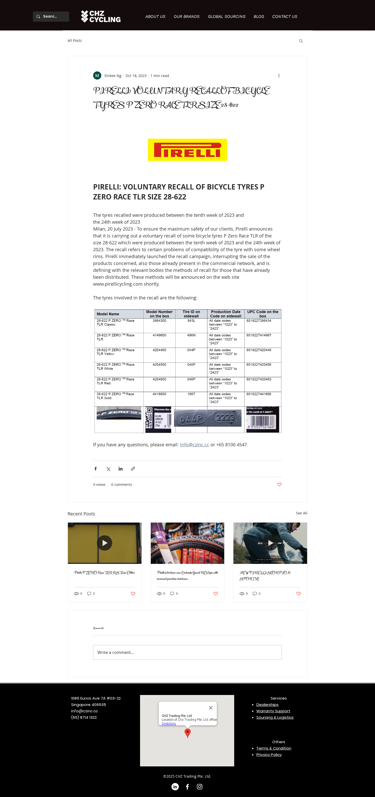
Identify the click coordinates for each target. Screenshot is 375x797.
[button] (300, 41)
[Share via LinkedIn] (120, 468)
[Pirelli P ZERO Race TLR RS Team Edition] (105, 543)
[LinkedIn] (175, 786)
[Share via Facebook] (95, 468)
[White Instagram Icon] (199, 786)
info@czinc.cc (84, 711)
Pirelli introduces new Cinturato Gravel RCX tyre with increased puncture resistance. (187, 576)
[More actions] (279, 75)
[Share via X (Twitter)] (108, 468)
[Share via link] (133, 468)
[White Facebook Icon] (187, 786)
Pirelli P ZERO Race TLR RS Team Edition (104, 573)
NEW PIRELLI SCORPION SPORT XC (265, 576)
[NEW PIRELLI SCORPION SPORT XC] (270, 543)
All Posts (75, 40)
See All (301, 513)
